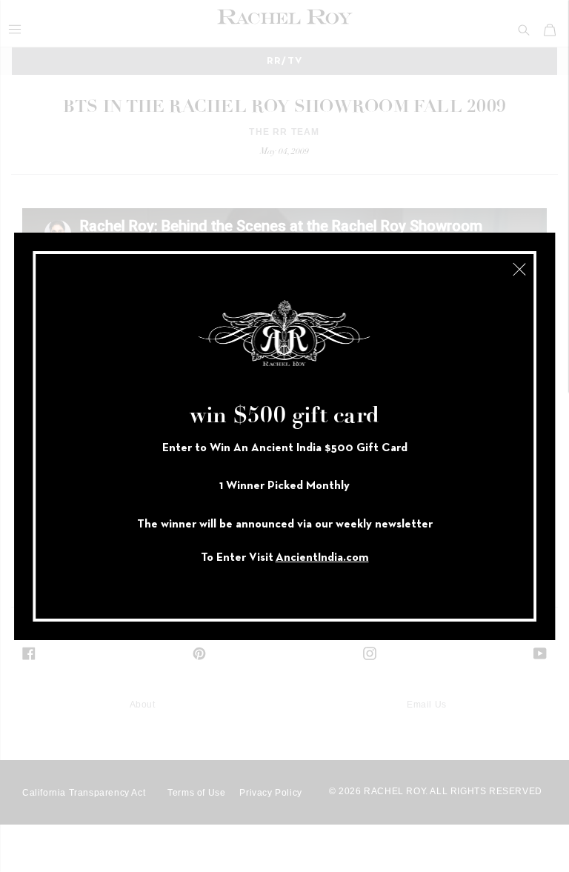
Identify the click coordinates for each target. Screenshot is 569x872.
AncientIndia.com (322, 558)
